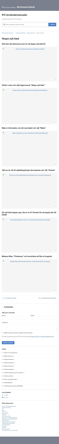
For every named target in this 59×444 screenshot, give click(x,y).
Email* (32, 315)
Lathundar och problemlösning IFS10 (9, 417)
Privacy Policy (35, 336)
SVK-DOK (4, 414)
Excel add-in (4, 426)
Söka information (5, 420)
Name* (4, 315)
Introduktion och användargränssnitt (9, 419)
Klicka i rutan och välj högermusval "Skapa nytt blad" (23, 85)
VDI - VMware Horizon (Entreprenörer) (10, 430)
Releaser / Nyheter (6, 429)
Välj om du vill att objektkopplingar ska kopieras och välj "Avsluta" (28, 170)
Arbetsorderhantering (6, 407)
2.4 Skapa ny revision (11, 298)
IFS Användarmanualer (7, 33)
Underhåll (4, 427)
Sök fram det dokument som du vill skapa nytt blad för (24, 44)
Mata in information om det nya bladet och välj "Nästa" (24, 128)
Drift (3, 409)
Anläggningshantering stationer (8, 423)
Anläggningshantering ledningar (8, 421)
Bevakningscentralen (6, 416)
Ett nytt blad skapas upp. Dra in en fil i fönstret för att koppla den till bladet (29, 213)
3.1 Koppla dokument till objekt (48, 298)
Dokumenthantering (21, 33)
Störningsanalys (5, 413)
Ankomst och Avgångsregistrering (9, 406)
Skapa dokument (31, 33)
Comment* (5, 322)
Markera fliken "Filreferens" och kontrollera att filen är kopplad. (27, 256)
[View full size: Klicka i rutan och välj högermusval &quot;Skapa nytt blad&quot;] (29, 106)
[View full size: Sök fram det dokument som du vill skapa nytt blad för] (29, 64)
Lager (3, 410)
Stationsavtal (4, 411)
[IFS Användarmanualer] (8, 7)
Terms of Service (46, 336)
